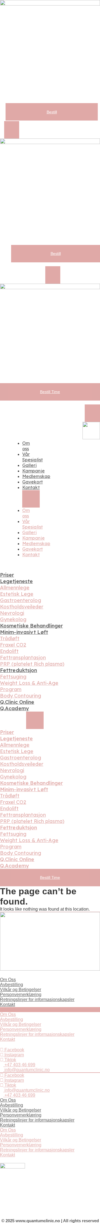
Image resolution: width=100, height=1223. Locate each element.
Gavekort (32, 482)
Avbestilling (11, 984)
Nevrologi (12, 613)
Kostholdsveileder (21, 606)
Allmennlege (14, 587)
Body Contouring (20, 695)
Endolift (9, 651)
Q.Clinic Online (17, 702)
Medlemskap (36, 476)
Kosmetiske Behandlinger (31, 626)
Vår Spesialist (32, 456)
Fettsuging (13, 676)
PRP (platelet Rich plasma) (32, 664)
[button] (12, 129)
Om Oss (8, 979)
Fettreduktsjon (18, 670)
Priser (7, 575)
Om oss (26, 445)
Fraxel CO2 (13, 645)
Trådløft (9, 638)
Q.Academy (14, 708)
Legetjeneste (16, 581)
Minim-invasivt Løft (24, 632)
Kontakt (31, 487)
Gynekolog (13, 619)
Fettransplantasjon (23, 657)
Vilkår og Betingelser (20, 989)
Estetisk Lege (16, 594)
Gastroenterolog (20, 600)
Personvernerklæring (20, 994)
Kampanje (33, 471)
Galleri (29, 465)
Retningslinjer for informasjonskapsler (37, 999)
